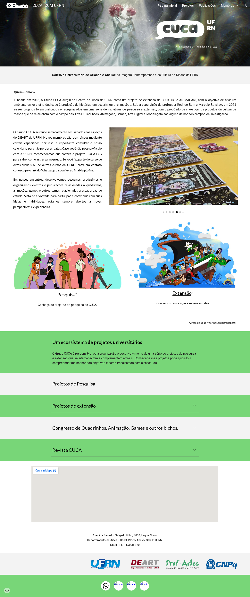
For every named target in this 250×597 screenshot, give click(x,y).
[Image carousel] (173, 170)
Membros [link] (227, 5)
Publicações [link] (207, 5)
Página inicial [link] (167, 5)
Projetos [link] (188, 5)
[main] (182, 46)
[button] (245, 5)
